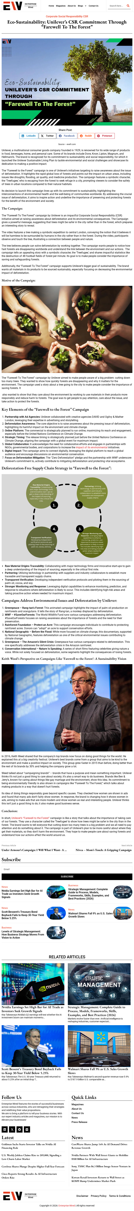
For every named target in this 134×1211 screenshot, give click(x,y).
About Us (72, 6)
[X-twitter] (12, 1129)
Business (73, 885)
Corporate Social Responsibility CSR (67, 16)
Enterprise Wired (67, 1205)
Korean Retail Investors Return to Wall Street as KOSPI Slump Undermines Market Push (98, 1179)
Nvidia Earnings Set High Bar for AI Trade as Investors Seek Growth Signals (22, 894)
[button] (28, 136)
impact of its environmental (92, 447)
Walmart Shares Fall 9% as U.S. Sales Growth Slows (98, 1071)
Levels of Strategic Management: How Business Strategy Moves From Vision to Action (23, 934)
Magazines (61, 6)
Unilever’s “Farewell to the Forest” (30, 818)
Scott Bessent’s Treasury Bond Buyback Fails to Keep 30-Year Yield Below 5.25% (23, 915)
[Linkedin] (5, 1129)
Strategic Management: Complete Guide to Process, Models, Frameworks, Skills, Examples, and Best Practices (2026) (88, 894)
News (5, 886)
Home (51, 6)
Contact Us (93, 6)
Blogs (80, 6)
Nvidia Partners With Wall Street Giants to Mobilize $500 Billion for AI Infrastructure (100, 1157)
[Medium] (27, 1129)
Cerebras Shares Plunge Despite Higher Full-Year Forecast (33, 1166)
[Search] (128, 5)
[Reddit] (20, 1129)
